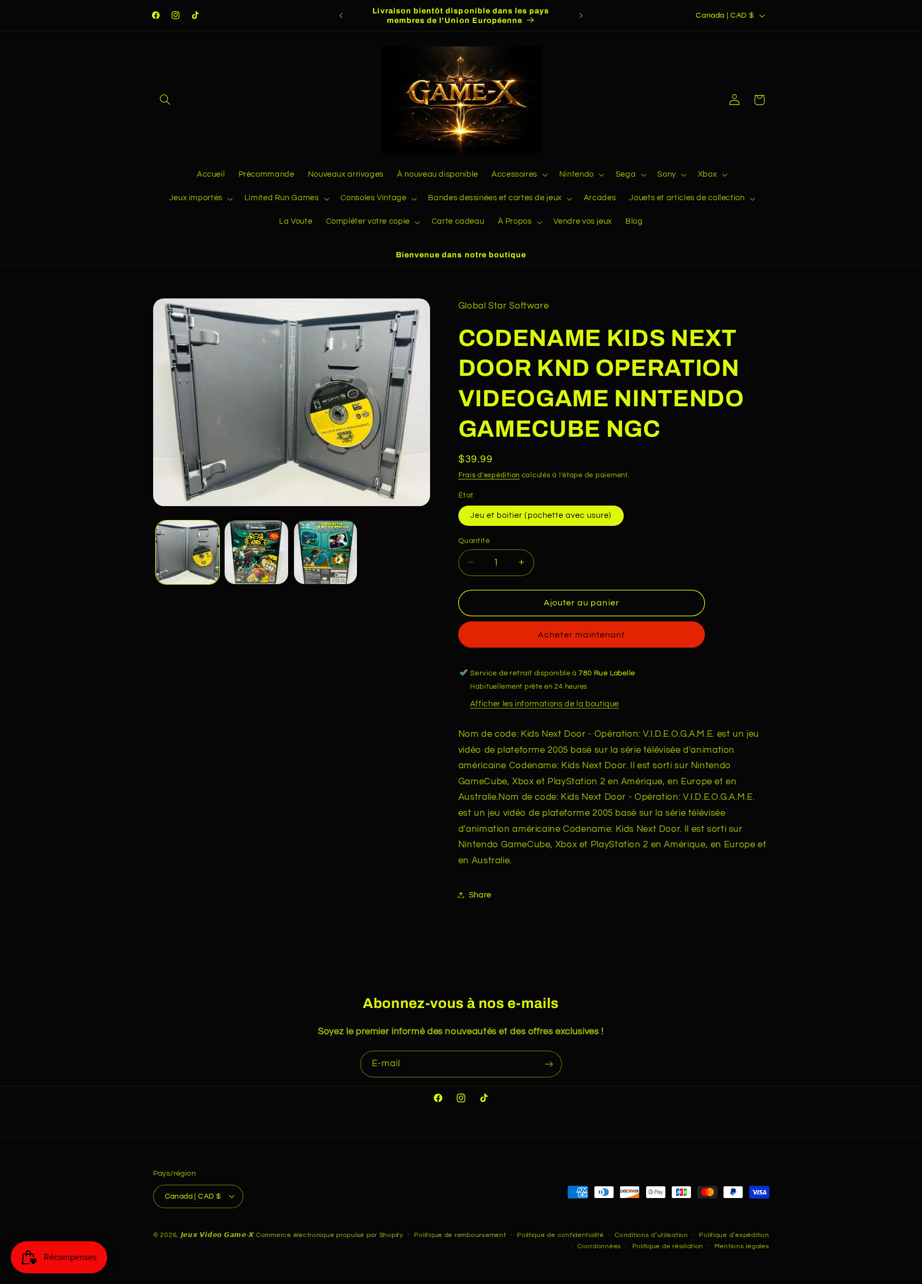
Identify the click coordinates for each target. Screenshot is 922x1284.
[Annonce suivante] (581, 15)
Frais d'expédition (489, 474)
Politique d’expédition (734, 1235)
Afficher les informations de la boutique (544, 704)
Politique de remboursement (460, 1235)
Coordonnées (599, 1246)
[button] (165, 100)
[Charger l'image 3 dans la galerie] (325, 552)
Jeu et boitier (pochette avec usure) (541, 515)
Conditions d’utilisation (651, 1235)
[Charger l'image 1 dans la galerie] (187, 552)
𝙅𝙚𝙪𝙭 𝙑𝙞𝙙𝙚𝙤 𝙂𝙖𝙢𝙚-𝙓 (218, 1235)
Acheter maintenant (581, 635)
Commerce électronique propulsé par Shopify (329, 1235)
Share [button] (480, 895)
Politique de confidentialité (560, 1235)
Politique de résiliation (668, 1246)
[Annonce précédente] (341, 15)
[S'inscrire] (549, 1064)
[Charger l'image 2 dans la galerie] (256, 552)
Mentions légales (741, 1246)
